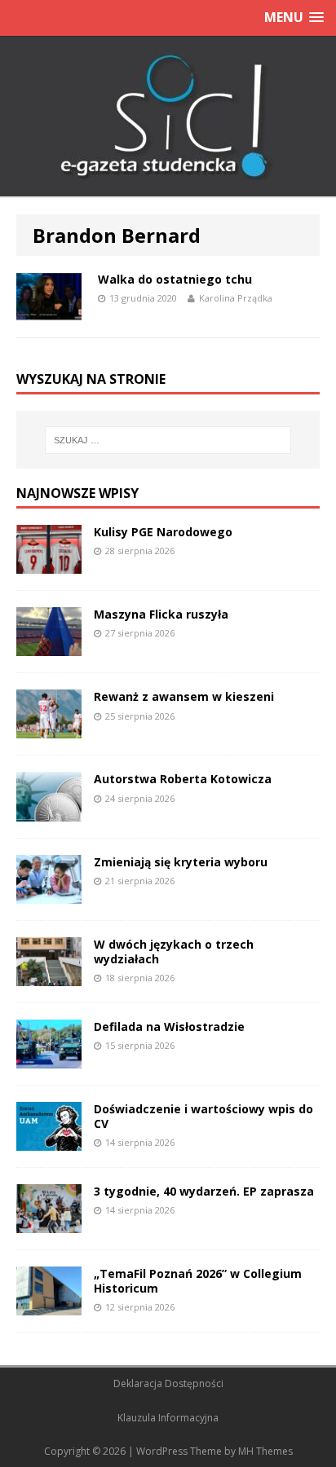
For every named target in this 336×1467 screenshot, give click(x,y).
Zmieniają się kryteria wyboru (180, 862)
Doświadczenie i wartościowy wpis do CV (203, 1116)
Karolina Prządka (235, 298)
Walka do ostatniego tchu (175, 279)
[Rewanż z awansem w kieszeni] (49, 729)
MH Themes (265, 1451)
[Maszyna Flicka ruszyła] (49, 646)
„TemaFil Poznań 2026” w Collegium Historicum (198, 1281)
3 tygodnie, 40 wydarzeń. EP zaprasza (204, 1191)
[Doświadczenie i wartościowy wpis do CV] (49, 1140)
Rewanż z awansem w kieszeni (184, 696)
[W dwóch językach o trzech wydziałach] (49, 976)
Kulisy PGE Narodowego (163, 532)
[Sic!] (168, 116)
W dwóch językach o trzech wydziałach (174, 951)
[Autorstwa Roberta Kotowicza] (49, 811)
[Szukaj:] (168, 440)
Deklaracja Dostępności (168, 1383)
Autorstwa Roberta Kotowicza (183, 778)
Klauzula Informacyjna (168, 1418)
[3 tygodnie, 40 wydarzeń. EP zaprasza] (49, 1223)
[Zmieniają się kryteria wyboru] (49, 893)
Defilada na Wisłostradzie (169, 1026)
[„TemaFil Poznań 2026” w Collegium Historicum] (49, 1306)
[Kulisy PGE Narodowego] (49, 564)
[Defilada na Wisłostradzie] (49, 1058)
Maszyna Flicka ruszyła (161, 614)
